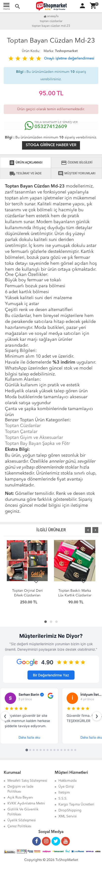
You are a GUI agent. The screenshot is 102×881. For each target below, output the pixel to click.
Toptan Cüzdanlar (23, 426)
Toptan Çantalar (21, 431)
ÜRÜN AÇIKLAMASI (25, 163)
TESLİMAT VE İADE (25, 174)
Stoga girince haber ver (51, 145)
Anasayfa (52, 16)
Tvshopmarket (66, 51)
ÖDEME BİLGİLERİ (76, 163)
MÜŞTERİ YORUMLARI (76, 174)
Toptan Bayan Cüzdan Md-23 (51, 26)
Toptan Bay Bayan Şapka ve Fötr (37, 443)
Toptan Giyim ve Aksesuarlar (34, 437)
